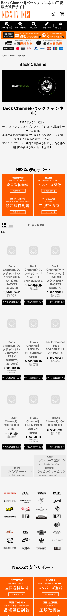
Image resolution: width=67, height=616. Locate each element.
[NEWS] (53, 14)
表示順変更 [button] (38, 225)
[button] (33, 25)
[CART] (61, 14)
